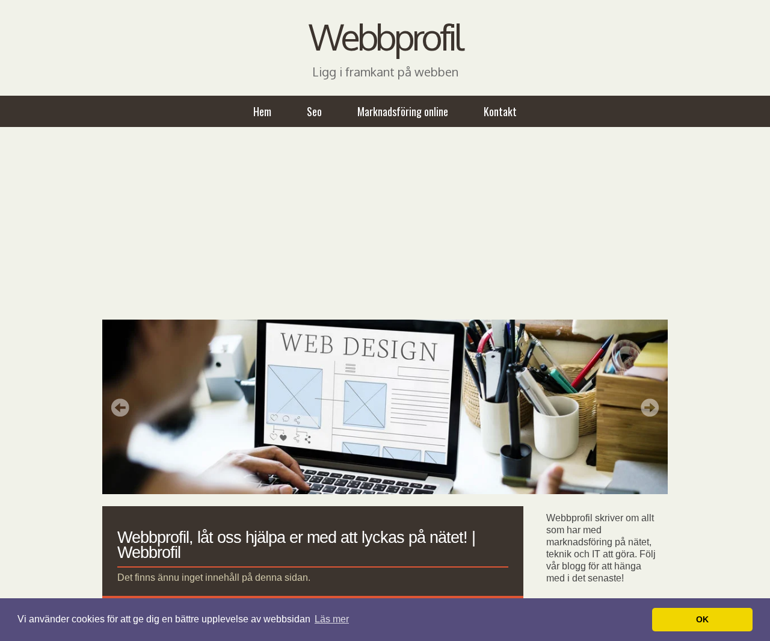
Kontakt (500, 111)
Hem (262, 111)
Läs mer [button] (332, 619)
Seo (314, 111)
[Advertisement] (385, 223)
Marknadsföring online (402, 111)
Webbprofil (385, 36)
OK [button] (702, 619)
